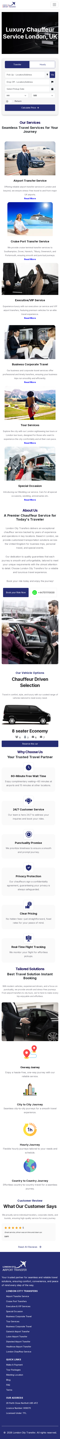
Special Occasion (14, 1311)
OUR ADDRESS (14, 1397)
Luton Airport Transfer (16, 1336)
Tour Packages (13, 1369)
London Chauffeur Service (18, 1351)
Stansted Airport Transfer (18, 1341)
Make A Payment (14, 1364)
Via (52, 74)
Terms (9, 1390)
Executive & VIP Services (18, 1306)
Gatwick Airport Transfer (18, 1331)
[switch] (8, 101)
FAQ (8, 1385)
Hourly (43, 64)
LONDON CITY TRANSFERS (22, 1291)
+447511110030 (46, 592)
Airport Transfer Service (17, 1296)
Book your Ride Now (16, 592)
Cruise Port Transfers (16, 1301)
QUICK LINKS (13, 1359)
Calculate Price (28, 107)
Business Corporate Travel (19, 1316)
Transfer (17, 64)
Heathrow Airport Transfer (18, 1346)
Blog (8, 1380)
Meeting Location (14, 1374)
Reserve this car (30, 743)
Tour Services (12, 1321)
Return (18, 101)
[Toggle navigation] (54, 4)
